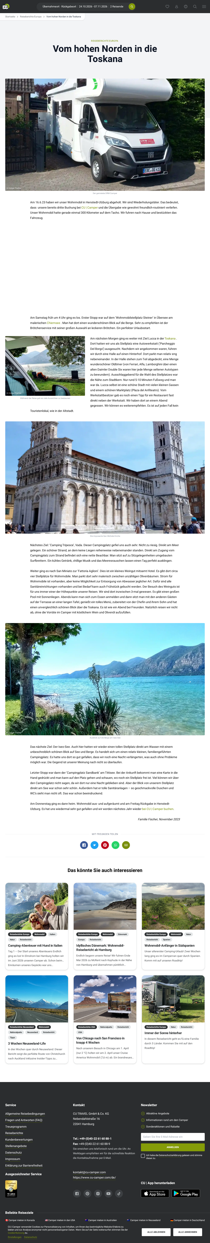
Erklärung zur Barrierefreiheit (23, 1165)
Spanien (166, 939)
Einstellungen (14, 1237)
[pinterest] (105, 845)
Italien (52, 934)
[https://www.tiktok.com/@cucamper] (119, 1194)
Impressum (12, 1159)
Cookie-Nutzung (16, 1233)
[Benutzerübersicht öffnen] (176, 7)
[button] (132, 6)
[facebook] (84, 845)
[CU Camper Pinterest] (87, 1194)
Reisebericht (25, 939)
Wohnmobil (39, 934)
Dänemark (122, 934)
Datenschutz (13, 1152)
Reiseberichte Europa (31, 16)
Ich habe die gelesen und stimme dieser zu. (174, 1157)
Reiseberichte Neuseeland (22, 1027)
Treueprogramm (16, 1127)
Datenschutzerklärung (170, 1155)
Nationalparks (16, 1032)
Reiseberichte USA (86, 1027)
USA (80, 1032)
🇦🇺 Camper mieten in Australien (101, 1220)
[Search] (195, 7)
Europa (81, 939)
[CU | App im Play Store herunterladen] (186, 1193)
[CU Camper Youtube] (108, 1194)
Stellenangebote (16, 1146)
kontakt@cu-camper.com (89, 1172)
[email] (126, 845)
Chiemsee (53, 323)
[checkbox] (143, 1156)
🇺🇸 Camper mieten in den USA (60, 1220)
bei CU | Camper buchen (157, 809)
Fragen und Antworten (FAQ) (23, 1120)
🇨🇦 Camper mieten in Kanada (20, 1220)
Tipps (12, 1037)
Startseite (10, 16)
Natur (12, 939)
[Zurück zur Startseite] (6, 6)
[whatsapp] (115, 845)
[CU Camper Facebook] (77, 1194)
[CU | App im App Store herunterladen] (155, 1193)
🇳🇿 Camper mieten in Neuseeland (143, 1220)
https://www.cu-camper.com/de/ (94, 1177)
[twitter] (94, 845)
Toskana (170, 338)
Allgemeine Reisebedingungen (25, 1114)
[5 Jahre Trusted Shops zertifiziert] (37, 1189)
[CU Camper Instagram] (98, 1194)
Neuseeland (32, 1032)
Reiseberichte (14, 1133)
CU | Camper (89, 207)
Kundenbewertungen (19, 1139)
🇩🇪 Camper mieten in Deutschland (187, 1220)
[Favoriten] (167, 7)
